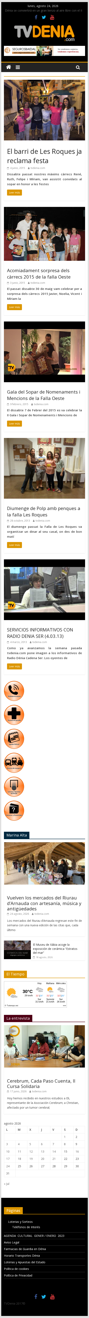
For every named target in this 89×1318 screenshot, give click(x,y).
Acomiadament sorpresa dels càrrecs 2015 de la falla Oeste (39, 273)
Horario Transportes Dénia (22, 1255)
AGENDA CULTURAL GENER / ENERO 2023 (34, 1236)
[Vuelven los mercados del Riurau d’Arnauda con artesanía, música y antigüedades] (44, 844)
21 (54, 1159)
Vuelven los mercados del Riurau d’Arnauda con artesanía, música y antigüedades (44, 903)
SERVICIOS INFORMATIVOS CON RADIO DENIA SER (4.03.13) (40, 632)
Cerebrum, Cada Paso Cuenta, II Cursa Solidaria (41, 1083)
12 (31, 1151)
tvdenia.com (38, 168)
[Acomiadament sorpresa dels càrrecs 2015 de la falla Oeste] (44, 209)
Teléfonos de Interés (26, 1227)
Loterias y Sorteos (20, 1222)
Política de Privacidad (18, 1275)
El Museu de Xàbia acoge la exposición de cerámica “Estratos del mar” (55, 949)
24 (8, 1166)
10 (8, 1151)
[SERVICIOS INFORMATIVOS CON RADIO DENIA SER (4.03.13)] (44, 562)
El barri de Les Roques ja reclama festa (44, 156)
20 (42, 1159)
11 (19, 1151)
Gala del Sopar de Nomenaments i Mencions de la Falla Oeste (43, 395)
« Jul (6, 1184)
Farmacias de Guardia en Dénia (25, 1249)
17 (8, 1159)
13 (42, 1151)
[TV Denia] (8, 67)
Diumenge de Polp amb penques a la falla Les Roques (43, 511)
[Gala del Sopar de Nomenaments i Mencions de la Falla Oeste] (44, 324)
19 (31, 1159)
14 (54, 1151)
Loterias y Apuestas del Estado (24, 1262)
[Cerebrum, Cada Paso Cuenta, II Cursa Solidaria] (44, 1027)
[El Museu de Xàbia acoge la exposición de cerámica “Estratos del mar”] (17, 943)
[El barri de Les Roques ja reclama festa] (44, 82)
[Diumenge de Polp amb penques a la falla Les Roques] (44, 440)
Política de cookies (16, 1269)
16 (77, 1151)
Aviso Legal (11, 1242)
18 (19, 1159)
